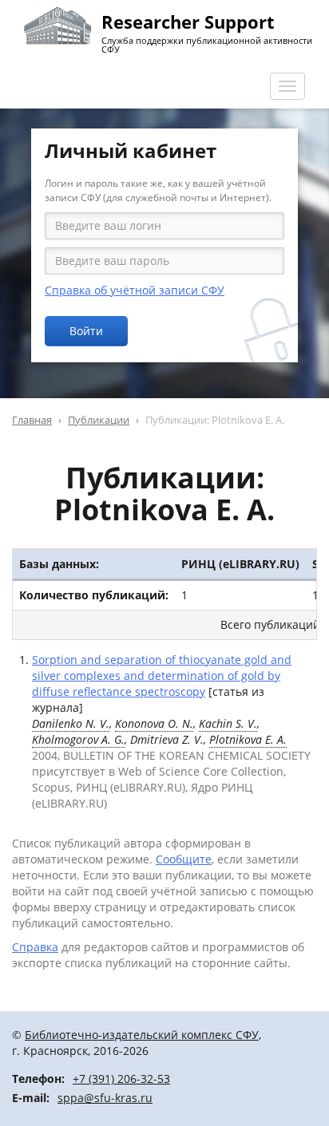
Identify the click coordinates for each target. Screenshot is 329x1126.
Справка (35, 946)
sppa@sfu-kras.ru (105, 1097)
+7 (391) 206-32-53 (121, 1078)
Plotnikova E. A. (248, 739)
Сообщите (184, 859)
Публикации (98, 420)
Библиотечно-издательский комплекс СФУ (142, 1034)
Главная (32, 420)
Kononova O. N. (154, 723)
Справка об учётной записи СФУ (134, 290)
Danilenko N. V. (70, 723)
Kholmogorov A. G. (78, 739)
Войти (86, 330)
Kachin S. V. (228, 723)
